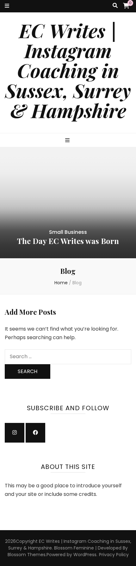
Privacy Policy (114, 554)
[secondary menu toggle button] (7, 6)
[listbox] (68, 202)
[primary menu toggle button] (68, 140)
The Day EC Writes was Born (68, 241)
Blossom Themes (27, 554)
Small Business (68, 232)
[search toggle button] (115, 6)
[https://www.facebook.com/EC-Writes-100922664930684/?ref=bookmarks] (35, 433)
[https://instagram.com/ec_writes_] (14, 433)
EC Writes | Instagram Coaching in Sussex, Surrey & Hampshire (68, 70)
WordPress (84, 554)
